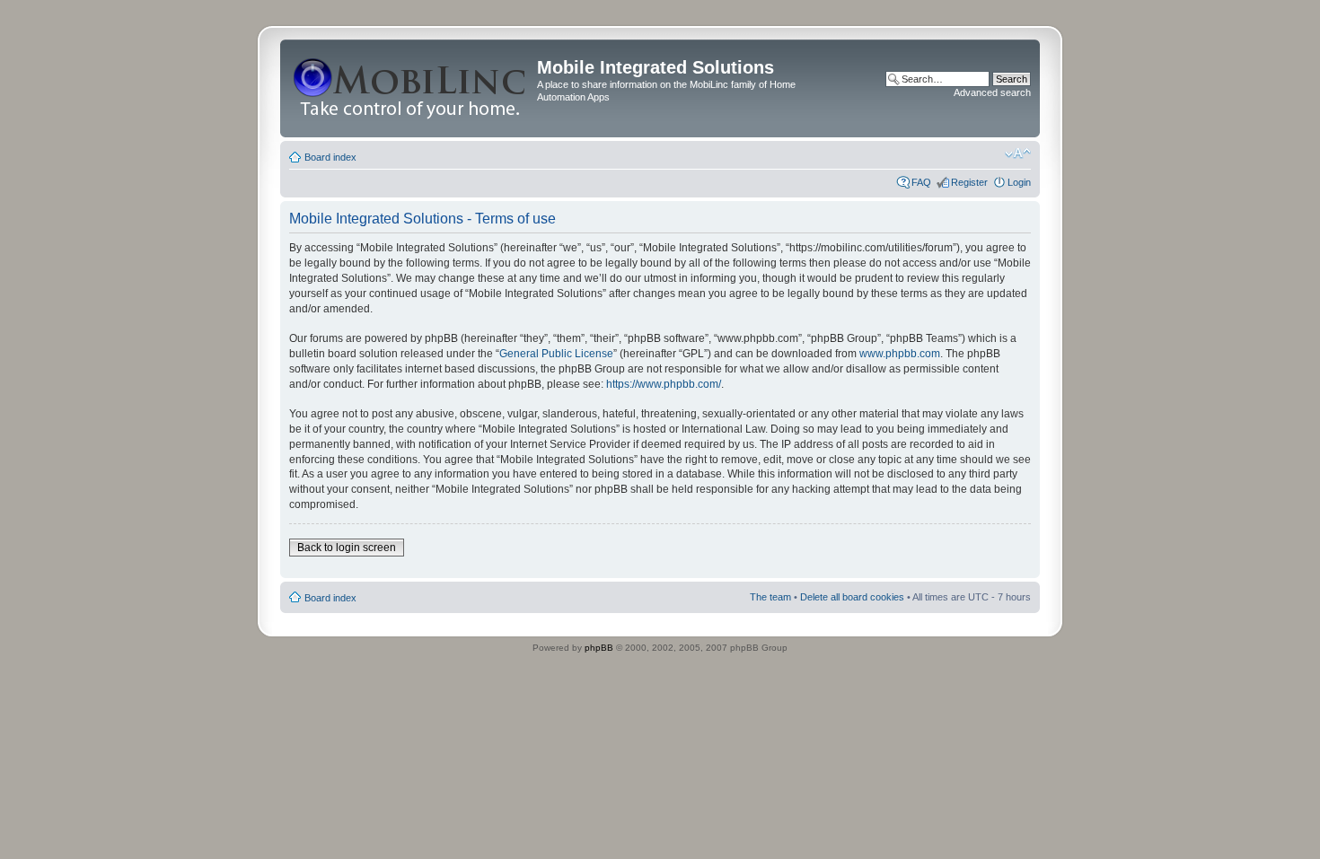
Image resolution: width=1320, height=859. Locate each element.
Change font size (1018, 153)
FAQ (921, 182)
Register (969, 182)
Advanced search (992, 92)
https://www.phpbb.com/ (663, 384)
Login (1019, 182)
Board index (330, 157)
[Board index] (411, 88)
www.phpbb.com (899, 353)
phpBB (599, 648)
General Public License (556, 353)
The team (770, 597)
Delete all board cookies (852, 597)
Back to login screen (346, 547)
